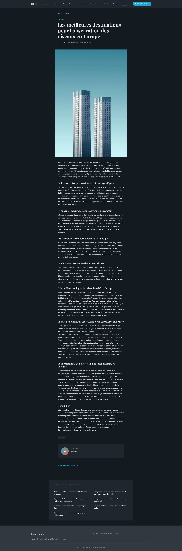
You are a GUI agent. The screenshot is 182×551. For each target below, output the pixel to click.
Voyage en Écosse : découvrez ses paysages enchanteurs (69, 514)
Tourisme (107, 4)
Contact (117, 533)
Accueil (57, 4)
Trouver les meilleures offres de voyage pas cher (70, 507)
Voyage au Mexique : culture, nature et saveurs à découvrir (111, 500)
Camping (81, 4)
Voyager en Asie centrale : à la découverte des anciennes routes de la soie (110, 493)
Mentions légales (106, 533)
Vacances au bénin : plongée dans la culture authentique (110, 507)
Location (98, 4)
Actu (64, 4)
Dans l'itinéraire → (142, 4)
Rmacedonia (40, 3)
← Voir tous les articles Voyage (70, 465)
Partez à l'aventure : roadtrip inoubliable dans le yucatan (70, 493)
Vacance (116, 4)
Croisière (89, 4)
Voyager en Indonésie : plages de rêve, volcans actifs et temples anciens (71, 500)
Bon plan (72, 4)
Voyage (124, 4)
